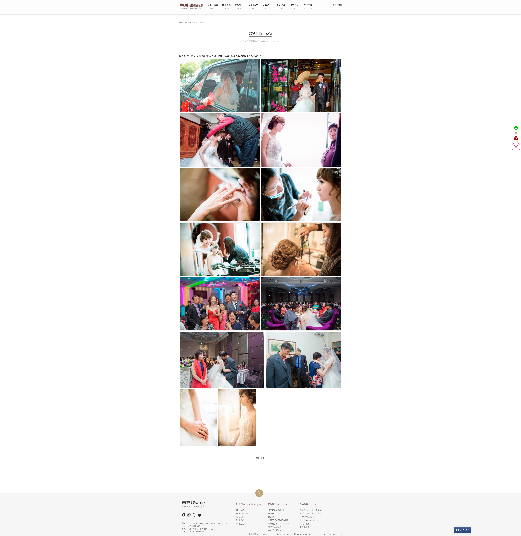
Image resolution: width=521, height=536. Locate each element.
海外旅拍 (240, 520)
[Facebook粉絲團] (184, 516)
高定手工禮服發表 (276, 530)
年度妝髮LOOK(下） (309, 517)
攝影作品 (189, 22)
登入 (334, 5)
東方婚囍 (272, 517)
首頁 (181, 22)
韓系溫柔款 (305, 527)
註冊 (340, 5)
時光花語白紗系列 (276, 510)
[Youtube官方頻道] (200, 516)
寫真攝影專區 (242, 517)
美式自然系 (305, 523)
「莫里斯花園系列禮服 (278, 520)
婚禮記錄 (240, 523)
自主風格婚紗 (242, 510)
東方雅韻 (272, 513)
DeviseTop (337, 534)
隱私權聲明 (253, 534)
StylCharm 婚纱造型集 (311, 510)
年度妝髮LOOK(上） (309, 520)
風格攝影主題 (242, 513)
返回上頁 (260, 458)
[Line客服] (195, 516)
